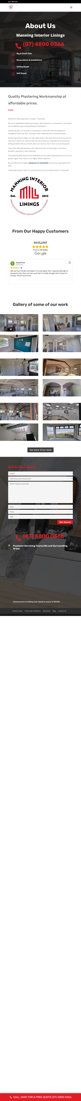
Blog (54, 611)
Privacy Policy (17, 611)
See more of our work (40, 449)
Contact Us (62, 611)
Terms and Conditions (33, 611)
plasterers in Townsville (38, 163)
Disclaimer (46, 611)
